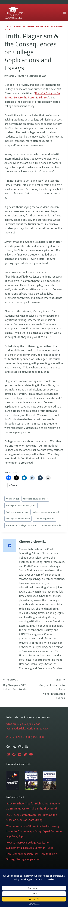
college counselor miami (18, 518)
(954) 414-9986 (15, 737)
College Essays (12, 26)
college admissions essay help (21, 505)
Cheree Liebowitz (15, 75)
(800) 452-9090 (35, 737)
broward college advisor (35, 498)
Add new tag (12, 498)
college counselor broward (45, 512)
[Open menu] (64, 12)
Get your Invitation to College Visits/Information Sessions (52, 689)
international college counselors (22, 525)
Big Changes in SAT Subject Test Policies (15, 684)
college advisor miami (17, 512)
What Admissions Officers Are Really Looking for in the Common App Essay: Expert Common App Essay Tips (34, 831)
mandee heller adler (52, 525)
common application (44, 518)
